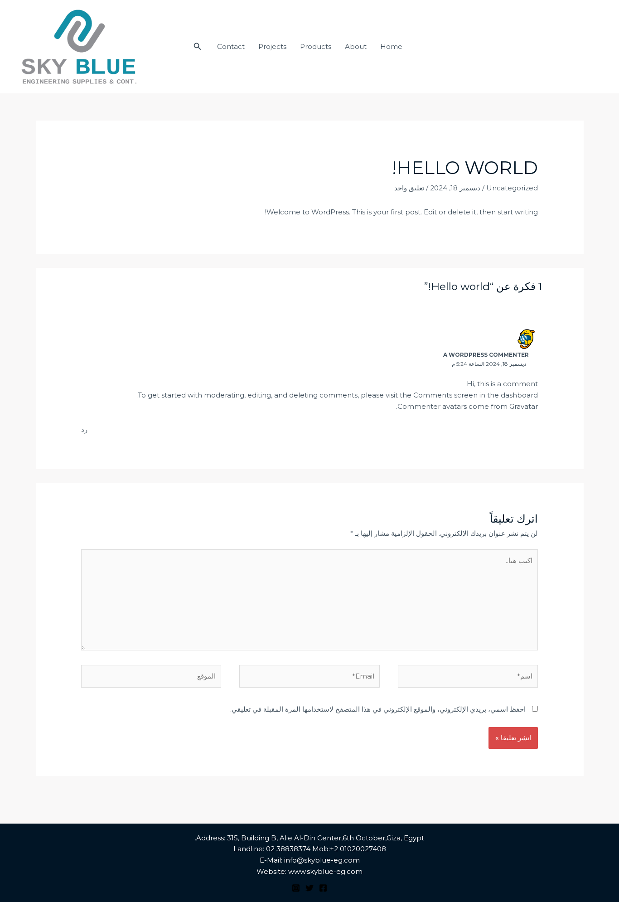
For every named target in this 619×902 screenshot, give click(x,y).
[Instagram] (296, 888)
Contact (231, 46)
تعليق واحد (409, 188)
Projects (272, 46)
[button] (197, 47)
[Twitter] (309, 888)
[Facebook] (323, 888)
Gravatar (523, 406)
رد (84, 429)
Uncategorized (512, 188)
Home (391, 46)
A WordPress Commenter (486, 354)
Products (315, 46)
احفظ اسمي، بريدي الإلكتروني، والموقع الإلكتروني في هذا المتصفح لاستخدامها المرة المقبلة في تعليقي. (378, 709)
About (356, 46)
